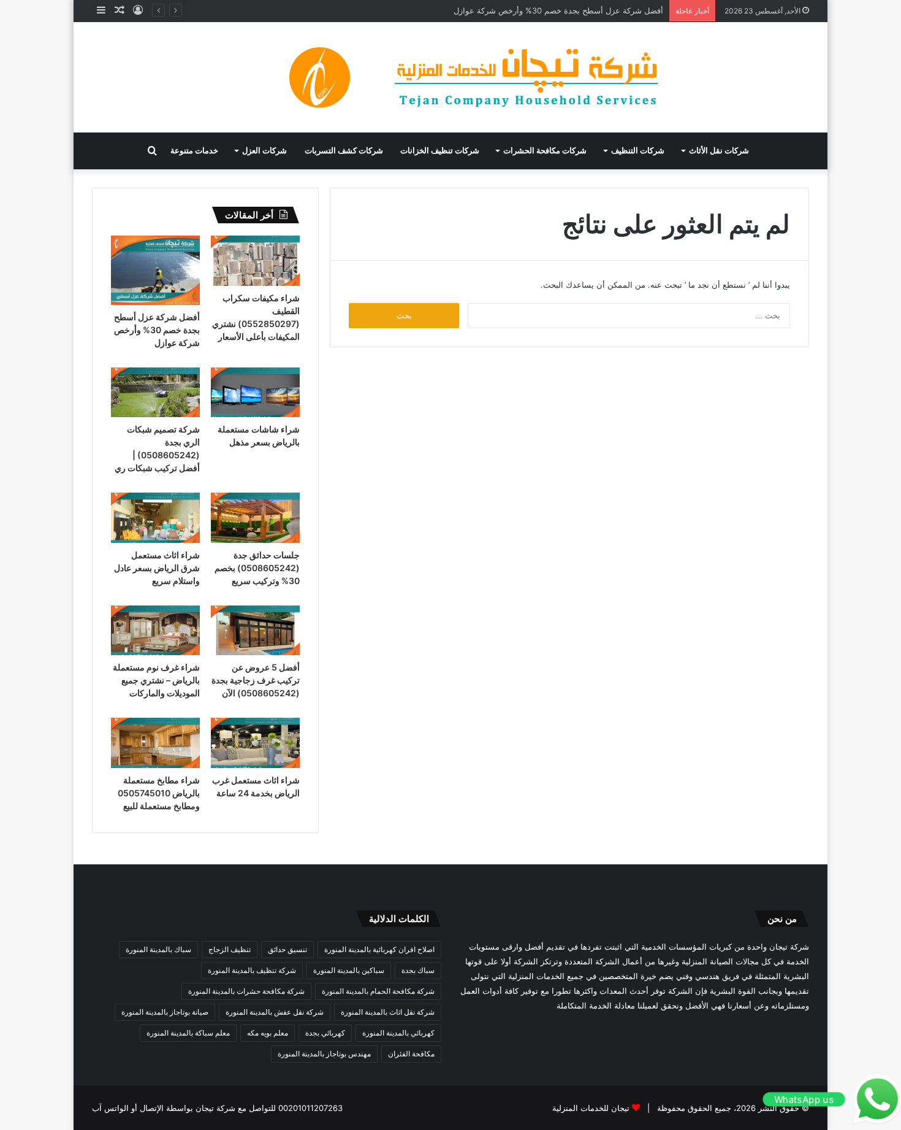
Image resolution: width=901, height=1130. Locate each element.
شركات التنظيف (637, 150)
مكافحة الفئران (411, 1053)
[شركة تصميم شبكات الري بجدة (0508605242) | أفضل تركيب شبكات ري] (155, 392)
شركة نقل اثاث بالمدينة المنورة (388, 1012)
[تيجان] (450, 77)
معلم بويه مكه (267, 1032)
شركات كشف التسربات (344, 150)
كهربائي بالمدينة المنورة (398, 1032)
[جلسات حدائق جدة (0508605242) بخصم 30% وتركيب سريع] (255, 518)
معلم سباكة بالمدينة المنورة (188, 1032)
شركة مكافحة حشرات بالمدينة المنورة (246, 991)
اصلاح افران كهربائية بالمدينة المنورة (379, 949)
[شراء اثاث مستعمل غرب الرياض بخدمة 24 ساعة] (255, 743)
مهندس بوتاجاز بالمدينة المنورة (324, 1053)
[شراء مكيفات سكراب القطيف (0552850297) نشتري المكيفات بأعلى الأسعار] (255, 261)
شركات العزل (264, 150)
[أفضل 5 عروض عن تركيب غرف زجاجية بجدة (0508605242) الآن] (255, 630)
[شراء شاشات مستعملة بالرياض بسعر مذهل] (255, 392)
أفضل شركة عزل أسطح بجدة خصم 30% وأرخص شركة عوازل (558, 10)
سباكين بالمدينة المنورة (348, 970)
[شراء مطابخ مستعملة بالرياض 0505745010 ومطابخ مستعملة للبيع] (155, 743)
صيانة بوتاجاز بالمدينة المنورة (164, 1012)
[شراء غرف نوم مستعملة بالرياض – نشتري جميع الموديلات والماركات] (155, 630)
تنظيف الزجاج (229, 949)
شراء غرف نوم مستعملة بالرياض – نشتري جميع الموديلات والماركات (156, 680)
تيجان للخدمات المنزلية (590, 1108)
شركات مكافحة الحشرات (545, 150)
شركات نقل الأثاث (719, 150)
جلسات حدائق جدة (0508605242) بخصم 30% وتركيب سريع (257, 568)
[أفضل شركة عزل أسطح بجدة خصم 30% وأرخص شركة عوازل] (155, 270)
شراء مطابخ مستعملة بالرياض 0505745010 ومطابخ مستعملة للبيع (159, 793)
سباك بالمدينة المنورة (158, 949)
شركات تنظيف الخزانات (439, 150)
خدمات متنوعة (194, 150)
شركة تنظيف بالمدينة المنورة (252, 970)
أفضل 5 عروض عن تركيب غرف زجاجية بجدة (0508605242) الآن (255, 680)
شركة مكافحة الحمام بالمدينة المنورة (378, 991)
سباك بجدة (418, 970)
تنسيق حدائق (287, 949)
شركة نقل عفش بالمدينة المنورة (275, 1012)
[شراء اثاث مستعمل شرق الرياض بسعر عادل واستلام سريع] (155, 518)
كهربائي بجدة (325, 1032)
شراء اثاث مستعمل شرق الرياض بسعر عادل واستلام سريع (157, 568)
